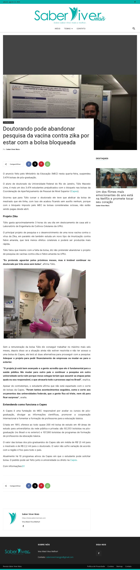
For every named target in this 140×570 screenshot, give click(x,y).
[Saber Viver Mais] (70, 14)
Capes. (73, 460)
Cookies (110, 566)
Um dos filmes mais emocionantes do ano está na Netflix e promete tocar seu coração (114, 197)
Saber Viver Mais (13, 149)
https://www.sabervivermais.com (34, 518)
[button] (133, 29)
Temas (67, 29)
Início (57, 29)
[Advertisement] (70, 54)
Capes (74, 191)
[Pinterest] (41, 164)
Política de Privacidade (96, 566)
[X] (35, 164)
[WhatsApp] (47, 164)
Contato (81, 29)
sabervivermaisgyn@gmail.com (59, 557)
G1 (23, 466)
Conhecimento (8, 122)
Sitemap (119, 566)
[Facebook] (135, 2)
